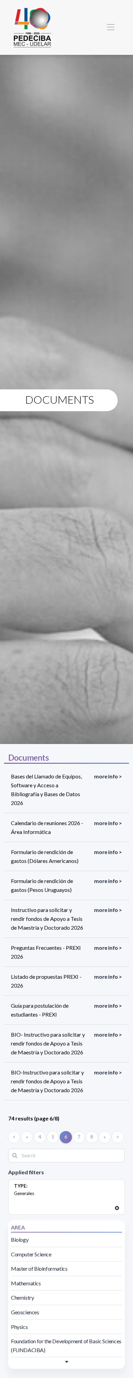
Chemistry (22, 1297)
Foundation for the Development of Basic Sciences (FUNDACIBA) (66, 1345)
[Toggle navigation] (110, 27)
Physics (19, 1326)
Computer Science (31, 1254)
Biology (19, 1239)
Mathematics (26, 1283)
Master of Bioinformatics (39, 1268)
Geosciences (25, 1312)
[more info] (66, 1361)
